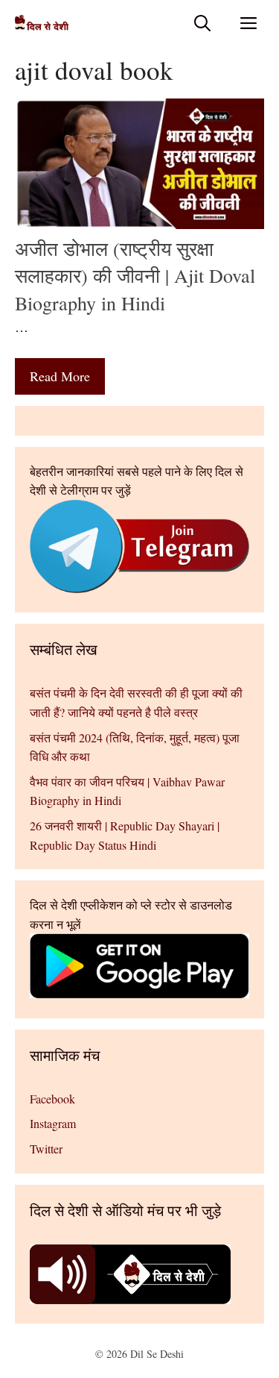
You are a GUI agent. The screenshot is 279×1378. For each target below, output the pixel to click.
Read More (60, 376)
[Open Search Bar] (202, 22)
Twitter (46, 1148)
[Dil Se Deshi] (41, 22)
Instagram (53, 1123)
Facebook (52, 1098)
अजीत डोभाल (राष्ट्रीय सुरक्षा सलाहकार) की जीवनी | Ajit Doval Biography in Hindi (135, 276)
